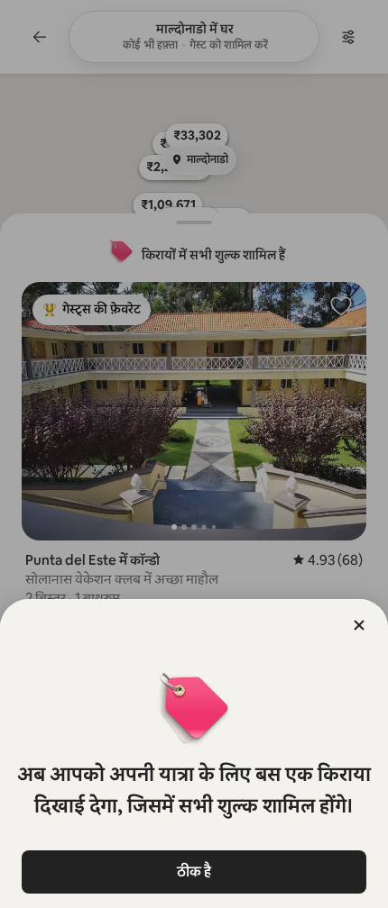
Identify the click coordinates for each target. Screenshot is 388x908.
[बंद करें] (359, 625)
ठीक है (194, 871)
